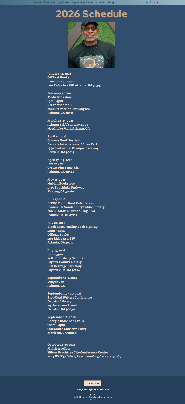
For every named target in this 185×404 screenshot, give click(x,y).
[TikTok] (150, 2)
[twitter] (94, 394)
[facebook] (158, 2)
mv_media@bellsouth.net (93, 389)
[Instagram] (154, 2)
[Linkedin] (146, 2)
